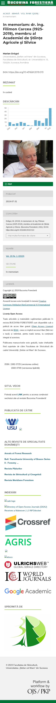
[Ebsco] (8, 557)
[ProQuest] (6, 551)
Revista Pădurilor (13, 468)
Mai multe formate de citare (21, 235)
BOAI (16, 330)
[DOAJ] (28, 510)
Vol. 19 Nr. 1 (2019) (29, 13)
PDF (9, 184)
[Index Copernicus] (28, 580)
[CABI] (9, 501)
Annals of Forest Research (18, 453)
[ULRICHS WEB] (26, 567)
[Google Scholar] (28, 594)
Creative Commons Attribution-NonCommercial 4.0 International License (26, 305)
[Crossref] (28, 530)
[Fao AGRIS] (18, 545)
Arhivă (15, 13)
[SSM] (28, 650)
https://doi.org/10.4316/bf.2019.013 (26, 72)
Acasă (6, 13)
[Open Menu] (3, 3)
